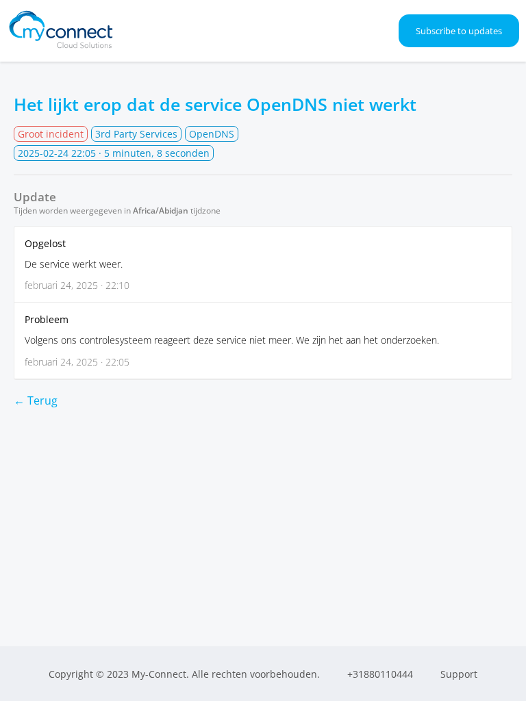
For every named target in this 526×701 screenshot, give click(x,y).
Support (458, 673)
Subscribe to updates (459, 31)
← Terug (36, 400)
